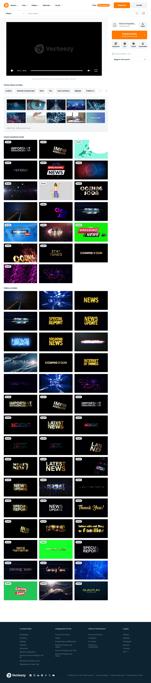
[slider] (57, 70)
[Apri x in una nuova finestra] (50, 675)
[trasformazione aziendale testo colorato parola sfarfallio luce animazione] (91, 487)
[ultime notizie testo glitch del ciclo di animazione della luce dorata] (56, 424)
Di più (57, 5)
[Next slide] (104, 91)
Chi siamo (92, 641)
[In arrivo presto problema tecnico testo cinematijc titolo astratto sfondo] (20, 570)
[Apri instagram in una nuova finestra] (34, 675)
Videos (34, 5)
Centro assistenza (95, 634)
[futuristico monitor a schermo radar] (91, 170)
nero (42, 91)
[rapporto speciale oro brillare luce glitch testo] (20, 507)
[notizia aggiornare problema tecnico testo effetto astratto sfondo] (20, 341)
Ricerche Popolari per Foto (65, 650)
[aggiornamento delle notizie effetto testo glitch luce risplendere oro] (20, 487)
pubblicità (90, 91)
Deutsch (126, 645)
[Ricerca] (137, 13)
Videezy (23, 641)
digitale (78, 91)
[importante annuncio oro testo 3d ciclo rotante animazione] (56, 149)
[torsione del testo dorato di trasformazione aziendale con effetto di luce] (20, 528)
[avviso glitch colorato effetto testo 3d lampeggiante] (20, 170)
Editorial (46, 5)
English (126, 634)
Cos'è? (129, 54)
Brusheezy (24, 634)
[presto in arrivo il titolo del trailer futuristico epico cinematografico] (56, 232)
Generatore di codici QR (29, 664)
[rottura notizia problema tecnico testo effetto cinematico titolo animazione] (56, 341)
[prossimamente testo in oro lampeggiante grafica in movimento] (91, 190)
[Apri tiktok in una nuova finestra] (46, 675)
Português (127, 641)
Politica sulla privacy (117, 675)
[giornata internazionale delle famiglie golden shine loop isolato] (91, 528)
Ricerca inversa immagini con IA (31, 656)
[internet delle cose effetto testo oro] (56, 528)
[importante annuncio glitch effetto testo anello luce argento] (20, 149)
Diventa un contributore (93, 646)
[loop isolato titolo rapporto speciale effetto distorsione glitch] (91, 549)
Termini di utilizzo (102, 675)
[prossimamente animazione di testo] (20, 190)
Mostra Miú (95, 118)
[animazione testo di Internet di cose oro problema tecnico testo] (56, 487)
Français (126, 648)
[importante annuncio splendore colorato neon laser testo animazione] (20, 424)
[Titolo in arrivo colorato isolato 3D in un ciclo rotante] (56, 211)
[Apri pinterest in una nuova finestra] (42, 675)
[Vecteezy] (6, 5)
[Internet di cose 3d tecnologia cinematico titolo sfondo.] (56, 383)
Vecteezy (23, 638)
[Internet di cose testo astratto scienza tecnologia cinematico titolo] (20, 362)
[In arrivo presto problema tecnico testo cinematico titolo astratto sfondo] (56, 570)
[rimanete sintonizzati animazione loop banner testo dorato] (56, 253)
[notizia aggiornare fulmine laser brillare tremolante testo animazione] (20, 211)
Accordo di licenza (62, 634)
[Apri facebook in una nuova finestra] (31, 675)
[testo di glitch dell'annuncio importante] (20, 404)
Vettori (13, 5)
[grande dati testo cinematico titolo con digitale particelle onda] (56, 590)
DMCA (57, 638)
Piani (94, 5)
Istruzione (24, 648)
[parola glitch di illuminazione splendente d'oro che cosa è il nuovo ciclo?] (20, 466)
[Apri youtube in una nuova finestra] (53, 675)
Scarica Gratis (129, 34)
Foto (24, 5)
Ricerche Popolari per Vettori (63, 646)
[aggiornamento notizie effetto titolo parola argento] (56, 507)
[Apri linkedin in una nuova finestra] (38, 675)
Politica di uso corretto (135, 675)
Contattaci (92, 638)
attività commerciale (25, 91)
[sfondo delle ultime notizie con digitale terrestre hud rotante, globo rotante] (56, 170)
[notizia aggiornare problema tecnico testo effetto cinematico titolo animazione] (91, 321)
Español (126, 638)
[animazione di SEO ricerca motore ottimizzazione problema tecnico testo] (20, 383)
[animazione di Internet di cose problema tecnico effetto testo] (91, 362)
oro (50, 91)
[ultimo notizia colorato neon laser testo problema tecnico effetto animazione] (20, 445)
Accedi (139, 5)
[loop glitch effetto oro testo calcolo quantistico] (91, 590)
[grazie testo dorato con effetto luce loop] (91, 507)
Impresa (23, 645)
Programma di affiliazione (65, 641)
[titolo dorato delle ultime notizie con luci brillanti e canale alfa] (56, 466)
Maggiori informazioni (122, 59)
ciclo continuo (63, 91)
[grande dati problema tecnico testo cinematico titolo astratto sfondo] (91, 341)
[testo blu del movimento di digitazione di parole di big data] (91, 570)
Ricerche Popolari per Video (63, 655)
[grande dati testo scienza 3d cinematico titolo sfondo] (56, 300)
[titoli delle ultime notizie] (91, 232)
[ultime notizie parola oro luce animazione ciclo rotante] (91, 445)
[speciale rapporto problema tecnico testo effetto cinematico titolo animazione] (56, 321)
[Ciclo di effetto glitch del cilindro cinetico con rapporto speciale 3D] (91, 466)
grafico (9, 91)
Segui (143, 26)
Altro (125, 652)
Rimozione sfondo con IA (30, 661)
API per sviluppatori (28, 652)
